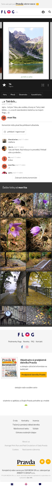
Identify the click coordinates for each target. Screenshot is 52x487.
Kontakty (25, 420)
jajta (10, 172)
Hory (5, 94)
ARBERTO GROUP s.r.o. (26, 472)
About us (26, 441)
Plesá (13, 94)
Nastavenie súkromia (31, 449)
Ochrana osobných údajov (26, 432)
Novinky (26, 341)
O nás (15, 420)
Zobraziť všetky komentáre (26, 177)
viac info (29, 477)
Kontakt (39, 341)
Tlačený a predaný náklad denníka (26, 424)
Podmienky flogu (15, 341)
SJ (9, 157)
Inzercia (36, 420)
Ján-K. (10, 147)
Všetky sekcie (30, 4)
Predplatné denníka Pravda (33, 374)
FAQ (32, 341)
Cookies (15, 449)
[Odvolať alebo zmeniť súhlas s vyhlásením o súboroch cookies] (42, 461)
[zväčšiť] (43, 85)
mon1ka (11, 165)
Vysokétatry (36, 94)
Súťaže (35, 428)
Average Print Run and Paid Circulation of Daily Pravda (26, 445)
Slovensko (23, 94)
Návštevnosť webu (21, 428)
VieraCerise (13, 139)
